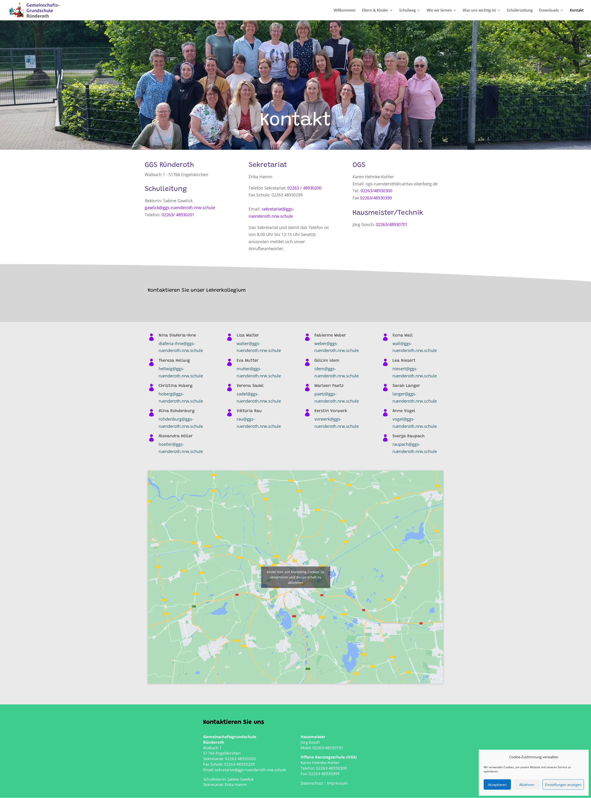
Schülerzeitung (520, 11)
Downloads (549, 11)
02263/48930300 (376, 190)
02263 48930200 (240, 758)
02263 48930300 (331, 768)
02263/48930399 (376, 198)
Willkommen (345, 11)
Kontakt (577, 11)
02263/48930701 (391, 224)
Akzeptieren (497, 784)
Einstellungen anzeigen (563, 784)
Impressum (337, 783)
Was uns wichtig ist (479, 11)
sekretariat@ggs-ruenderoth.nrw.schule (250, 769)
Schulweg (407, 11)
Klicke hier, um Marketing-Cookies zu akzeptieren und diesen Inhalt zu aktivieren (295, 577)
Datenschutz (312, 783)
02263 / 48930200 (304, 188)
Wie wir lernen (439, 11)
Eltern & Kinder (375, 11)
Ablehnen (526, 784)
